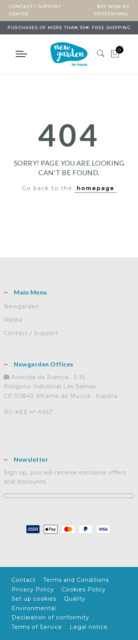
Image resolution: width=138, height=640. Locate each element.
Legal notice (89, 627)
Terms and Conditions (76, 579)
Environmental (34, 608)
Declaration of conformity (50, 617)
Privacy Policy (33, 589)
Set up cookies (34, 598)
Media (13, 319)
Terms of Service (37, 627)
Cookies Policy (84, 589)
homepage (96, 188)
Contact (24, 579)
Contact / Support (31, 333)
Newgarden (21, 306)
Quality (74, 598)
